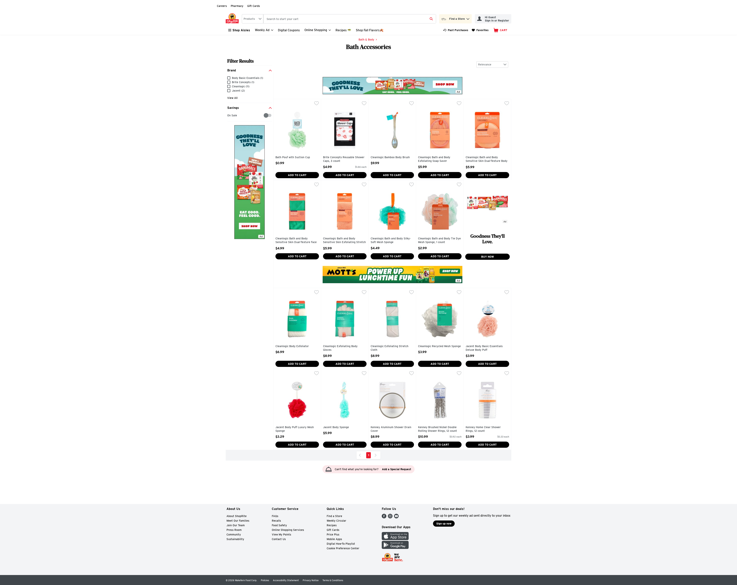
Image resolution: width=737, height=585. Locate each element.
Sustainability (235, 539)
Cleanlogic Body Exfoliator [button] (292, 346)
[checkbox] (229, 115)
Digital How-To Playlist (341, 543)
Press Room (234, 529)
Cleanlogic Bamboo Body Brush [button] (390, 157)
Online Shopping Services (288, 529)
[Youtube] (396, 517)
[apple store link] (395, 539)
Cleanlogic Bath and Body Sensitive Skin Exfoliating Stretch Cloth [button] (344, 240)
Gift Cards (253, 5)
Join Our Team (235, 525)
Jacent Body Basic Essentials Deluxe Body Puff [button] (484, 348)
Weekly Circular (336, 520)
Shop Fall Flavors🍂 (369, 30)
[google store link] (395, 548)
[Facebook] (384, 517)
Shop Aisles (241, 30)
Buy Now (487, 256)
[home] (233, 18)
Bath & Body (366, 39)
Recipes (332, 525)
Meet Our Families (237, 520)
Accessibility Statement (286, 580)
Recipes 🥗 (343, 30)
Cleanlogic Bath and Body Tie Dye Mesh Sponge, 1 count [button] (439, 240)
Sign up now (443, 523)
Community (233, 534)
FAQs (275, 516)
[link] (455, 30)
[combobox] (252, 18)
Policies (265, 580)
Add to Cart (297, 175)
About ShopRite (236, 516)
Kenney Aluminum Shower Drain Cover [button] (391, 429)
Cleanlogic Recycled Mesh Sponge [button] (439, 346)
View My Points (281, 534)
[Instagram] (390, 517)
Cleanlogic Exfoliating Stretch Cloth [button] (389, 348)
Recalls (276, 520)
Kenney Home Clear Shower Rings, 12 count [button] (483, 429)
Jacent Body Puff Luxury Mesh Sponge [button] (294, 429)
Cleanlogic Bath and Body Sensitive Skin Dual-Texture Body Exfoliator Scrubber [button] (486, 159)
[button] (467, 17)
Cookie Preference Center (343, 548)
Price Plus (333, 534)
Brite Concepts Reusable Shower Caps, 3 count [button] (343, 159)
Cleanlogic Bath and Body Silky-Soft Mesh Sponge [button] (391, 240)
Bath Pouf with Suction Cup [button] (292, 157)
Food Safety (279, 525)
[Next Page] (376, 455)
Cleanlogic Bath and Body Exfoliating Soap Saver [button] (434, 159)
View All (232, 97)
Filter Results (240, 61)
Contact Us (279, 539)
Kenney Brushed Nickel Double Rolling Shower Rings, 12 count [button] (437, 429)
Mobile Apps (334, 539)
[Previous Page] (360, 455)
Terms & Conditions (332, 580)
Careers (222, 5)
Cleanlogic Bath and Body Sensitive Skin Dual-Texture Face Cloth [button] (296, 240)
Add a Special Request (396, 469)
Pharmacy (237, 5)
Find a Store (334, 516)
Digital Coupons (289, 30)
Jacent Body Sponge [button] (339, 427)
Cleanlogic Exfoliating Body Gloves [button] (340, 348)
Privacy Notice (311, 580)
